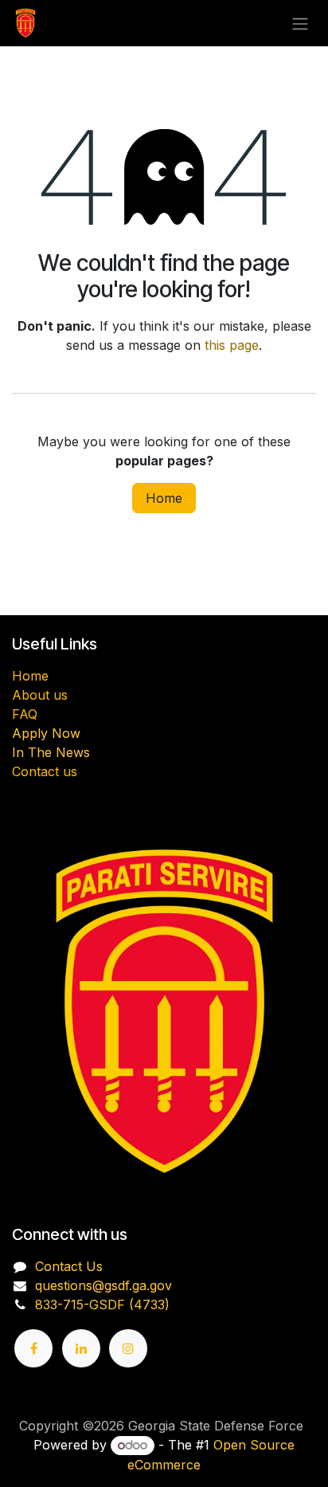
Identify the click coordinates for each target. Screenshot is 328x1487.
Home (164, 498)
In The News (51, 752)
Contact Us (69, 1266)
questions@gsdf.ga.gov (103, 1285)
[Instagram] (128, 1348)
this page (232, 345)
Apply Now (46, 733)
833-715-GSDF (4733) (102, 1304)
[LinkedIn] (81, 1348)
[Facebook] (33, 1348)
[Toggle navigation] (300, 23)
